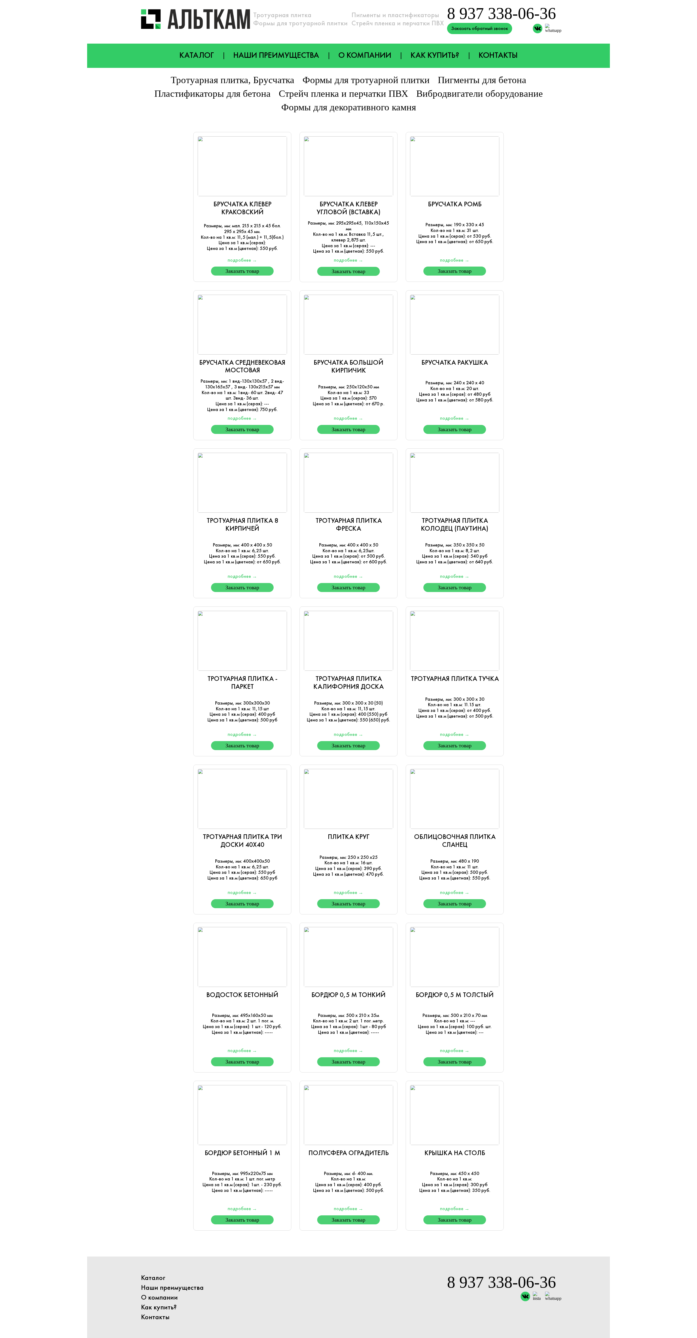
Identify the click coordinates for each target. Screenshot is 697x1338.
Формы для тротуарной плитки (366, 80)
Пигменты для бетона (482, 80)
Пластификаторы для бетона (212, 93)
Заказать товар (242, 271)
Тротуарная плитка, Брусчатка (232, 80)
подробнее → (242, 260)
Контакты (498, 55)
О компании (364, 55)
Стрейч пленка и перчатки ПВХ (343, 93)
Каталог (196, 55)
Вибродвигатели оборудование (479, 93)
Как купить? (435, 55)
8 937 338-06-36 (501, 13)
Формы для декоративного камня (348, 107)
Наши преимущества (276, 55)
